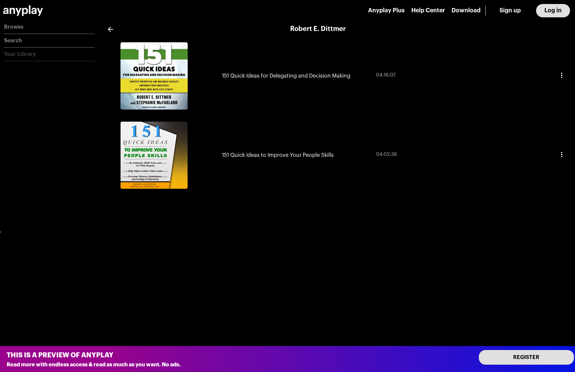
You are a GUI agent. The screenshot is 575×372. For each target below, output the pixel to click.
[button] (49, 27)
